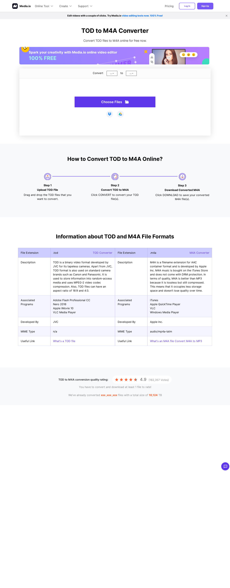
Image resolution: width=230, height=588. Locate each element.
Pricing (169, 6)
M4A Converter (199, 252)
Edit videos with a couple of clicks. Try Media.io (115, 15)
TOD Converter (102, 252)
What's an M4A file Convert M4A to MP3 (176, 341)
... (111, 73)
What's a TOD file (64, 341)
